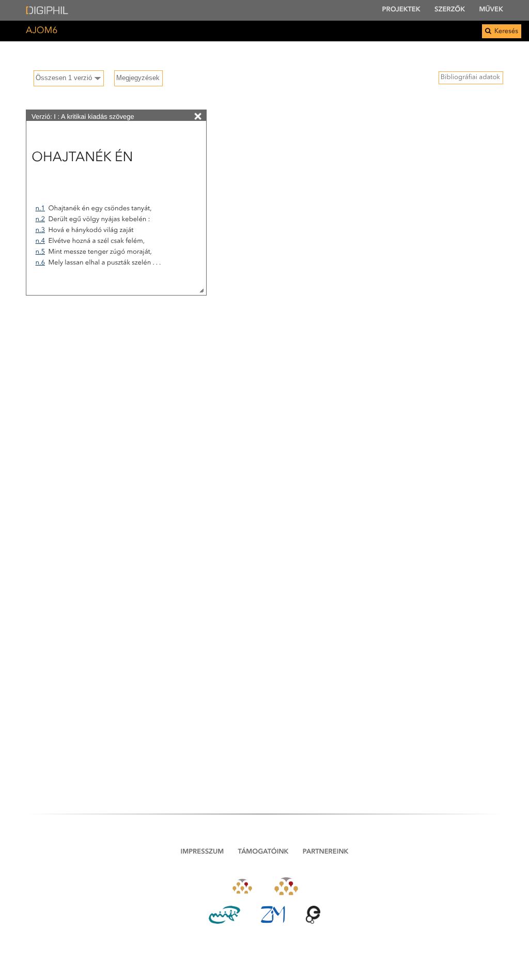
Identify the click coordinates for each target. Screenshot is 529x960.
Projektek (401, 10)
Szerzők (449, 10)
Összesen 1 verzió (64, 78)
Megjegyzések (138, 78)
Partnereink (326, 852)
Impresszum (202, 852)
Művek (491, 10)
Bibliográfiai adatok (470, 77)
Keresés (505, 31)
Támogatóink (263, 852)
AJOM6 (41, 31)
